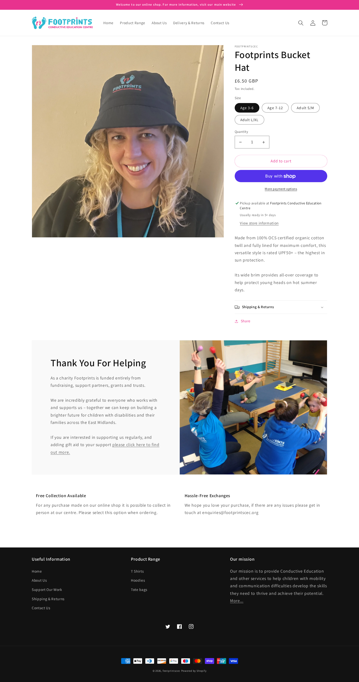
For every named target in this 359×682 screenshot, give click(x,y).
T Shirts (137, 571)
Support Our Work (47, 589)
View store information (259, 223)
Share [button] (246, 321)
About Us (39, 580)
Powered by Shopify (194, 670)
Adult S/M (305, 107)
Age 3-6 (247, 107)
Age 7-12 (275, 107)
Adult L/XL (249, 119)
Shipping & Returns (48, 598)
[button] (301, 23)
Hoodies (138, 580)
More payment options (281, 189)
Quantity (241, 131)
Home (37, 571)
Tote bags (139, 589)
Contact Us (41, 607)
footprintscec (171, 670)
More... (236, 600)
